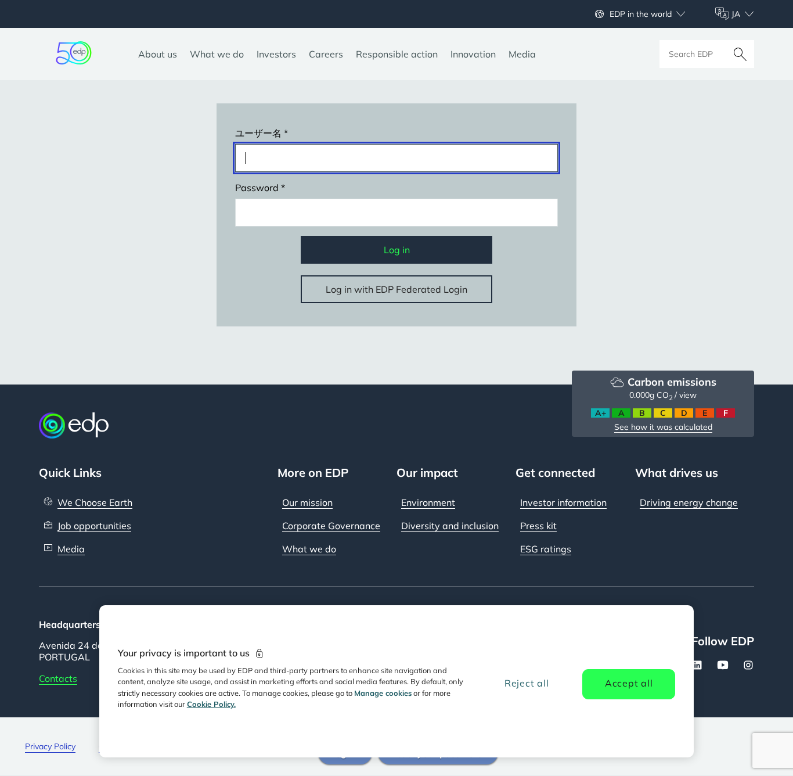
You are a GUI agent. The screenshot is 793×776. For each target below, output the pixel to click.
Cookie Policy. (211, 704)
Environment (428, 502)
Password (257, 187)
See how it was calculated (663, 427)
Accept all (629, 683)
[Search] (740, 54)
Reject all (526, 683)
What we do (309, 549)
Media (71, 549)
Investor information (563, 502)
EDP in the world (641, 14)
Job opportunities (94, 525)
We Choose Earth (94, 502)
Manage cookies (383, 693)
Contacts (58, 678)
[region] (396, 681)
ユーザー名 (258, 133)
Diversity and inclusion (450, 525)
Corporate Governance (331, 525)
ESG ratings (545, 549)
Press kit (538, 525)
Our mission (307, 502)
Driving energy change (689, 502)
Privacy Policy (50, 746)
